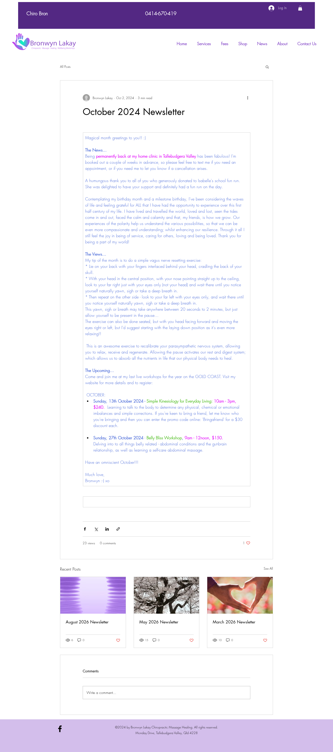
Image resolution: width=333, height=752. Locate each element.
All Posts (65, 66)
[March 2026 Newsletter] (240, 595)
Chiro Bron (37, 13)
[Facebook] (60, 728)
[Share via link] (118, 529)
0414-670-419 (160, 13)
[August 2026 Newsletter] (93, 595)
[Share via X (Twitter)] (96, 529)
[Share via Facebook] (85, 529)
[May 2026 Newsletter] (166, 595)
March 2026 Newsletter (234, 622)
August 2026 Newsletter (87, 622)
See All (268, 568)
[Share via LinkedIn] (107, 529)
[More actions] (247, 97)
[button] (300, 8)
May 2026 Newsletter (158, 622)
